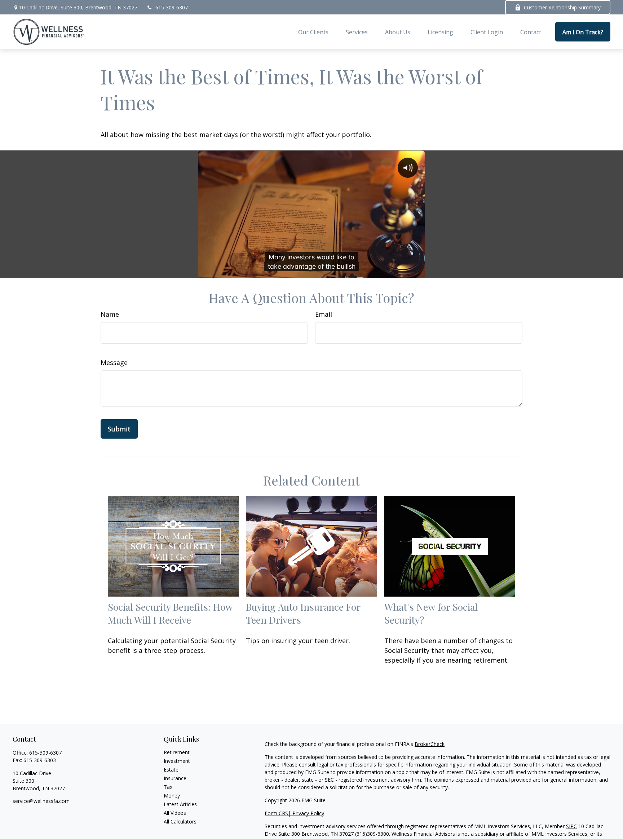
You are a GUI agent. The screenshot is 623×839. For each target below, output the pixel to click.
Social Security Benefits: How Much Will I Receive (170, 613)
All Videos (175, 812)
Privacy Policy (308, 813)
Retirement (177, 752)
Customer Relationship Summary (562, 7)
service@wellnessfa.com (41, 801)
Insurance (175, 778)
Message (114, 362)
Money (172, 795)
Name (110, 314)
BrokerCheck (430, 744)
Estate (171, 769)
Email (323, 314)
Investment (177, 760)
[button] (313, 31)
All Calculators (180, 821)
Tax (168, 786)
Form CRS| (278, 813)
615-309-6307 (171, 7)
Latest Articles (180, 804)
